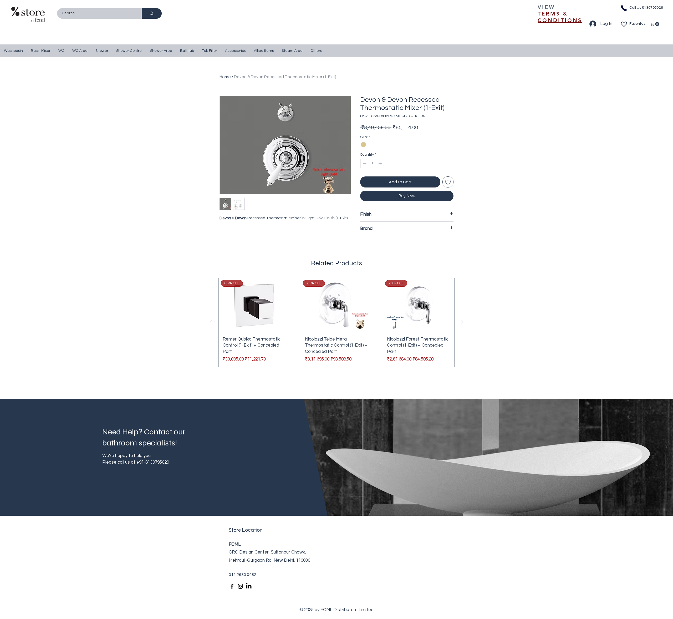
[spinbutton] (372, 163)
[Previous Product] (211, 322)
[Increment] (381, 163)
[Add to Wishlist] (447, 181)
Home (225, 77)
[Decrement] (364, 163)
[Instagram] (240, 586)
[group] (336, 322)
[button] (655, 24)
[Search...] (152, 13)
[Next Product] (462, 322)
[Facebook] (232, 586)
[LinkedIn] (249, 586)
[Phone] (623, 8)
